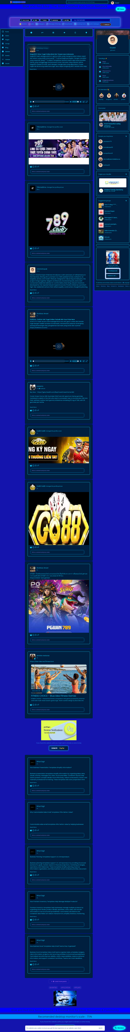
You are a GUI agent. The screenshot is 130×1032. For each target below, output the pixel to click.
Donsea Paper (110, 211)
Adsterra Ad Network (113, 275)
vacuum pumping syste (111, 224)
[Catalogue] (88, 24)
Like (31, 106)
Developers (121, 286)
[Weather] (20, 24)
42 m (38, 271)
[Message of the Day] (47, 24)
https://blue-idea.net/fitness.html (42, 661)
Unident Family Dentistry (113, 190)
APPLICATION (65, 988)
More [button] (126, 286)
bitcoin (107, 237)
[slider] (49, 102)
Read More (33, 69)
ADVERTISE (53, 988)
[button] (87, 2)
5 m (38, 50)
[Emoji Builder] (63, 24)
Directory (103, 286)
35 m (38, 129)
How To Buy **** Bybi (111, 204)
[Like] (34, 106)
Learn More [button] (77, 1028)
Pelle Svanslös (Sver (111, 230)
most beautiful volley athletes (112, 125)
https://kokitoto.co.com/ (38, 328)
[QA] (75, 24)
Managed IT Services (111, 217)
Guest (113, 47)
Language (126, 282)
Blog (108, 286)
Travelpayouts (112, 271)
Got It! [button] (100, 1028)
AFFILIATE (77, 988)
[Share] (38, 106)
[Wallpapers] (36, 24)
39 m (38, 189)
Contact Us (114, 286)
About (97, 286)
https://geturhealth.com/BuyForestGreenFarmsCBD (55, 392)
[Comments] (36, 106)
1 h (37, 316)
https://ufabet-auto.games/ (40, 578)
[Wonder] (33, 106)
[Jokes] (29, 24)
